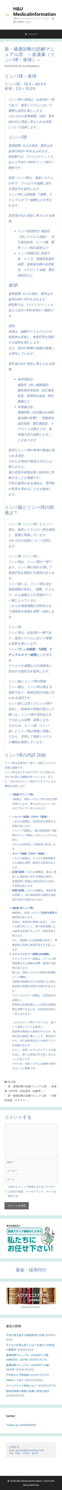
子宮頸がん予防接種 (17, 1374)
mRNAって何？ (15, 1380)
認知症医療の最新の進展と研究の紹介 (28, 1391)
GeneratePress (31, 1485)
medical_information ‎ (31, 1307)
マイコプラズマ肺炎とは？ (21, 1385)
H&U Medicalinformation (34, 11)
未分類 (12, 1081)
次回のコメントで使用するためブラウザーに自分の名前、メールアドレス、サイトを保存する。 (32, 1191)
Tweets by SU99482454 (21, 1425)
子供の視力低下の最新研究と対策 (25, 1335)
